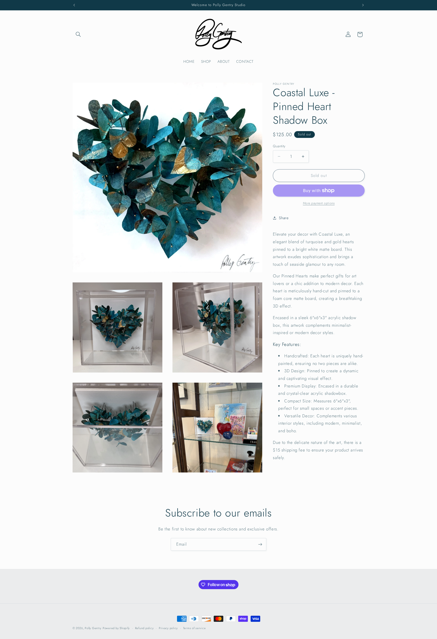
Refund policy (144, 628)
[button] (78, 34)
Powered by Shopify (116, 628)
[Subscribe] (260, 544)
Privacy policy (168, 628)
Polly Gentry (93, 628)
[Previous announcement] (74, 5)
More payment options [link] (319, 203)
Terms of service (194, 628)
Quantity (279, 146)
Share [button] (283, 217)
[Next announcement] (362, 5)
